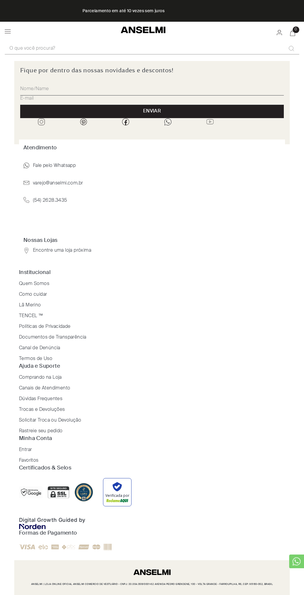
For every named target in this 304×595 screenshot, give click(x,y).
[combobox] (152, 48)
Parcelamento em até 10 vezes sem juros (123, 11)
